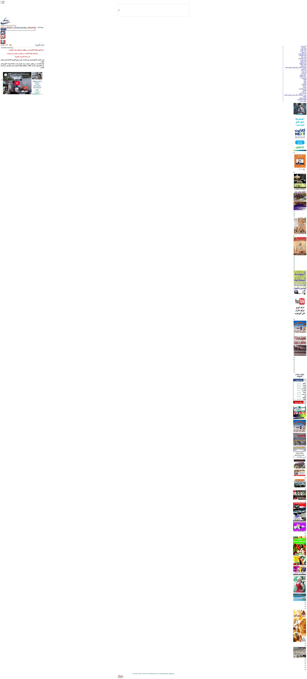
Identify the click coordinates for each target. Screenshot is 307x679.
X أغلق (2, 1)
